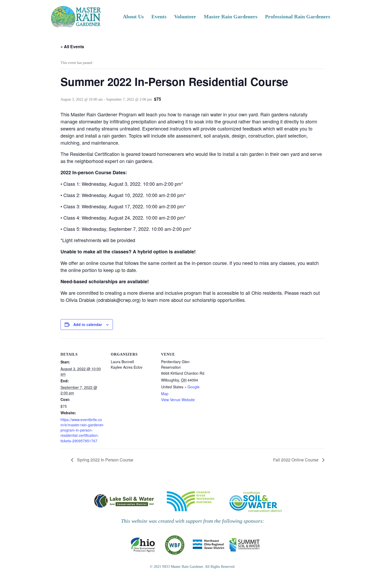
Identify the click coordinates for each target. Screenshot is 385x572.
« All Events (72, 46)
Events (159, 16)
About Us (133, 16)
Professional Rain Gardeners (297, 16)
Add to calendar (87, 324)
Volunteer (185, 16)
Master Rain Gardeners (230, 16)
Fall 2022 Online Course (296, 460)
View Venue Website (178, 399)
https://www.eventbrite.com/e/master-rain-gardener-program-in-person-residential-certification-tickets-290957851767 (82, 430)
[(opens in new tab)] (124, 500)
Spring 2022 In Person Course (104, 460)
